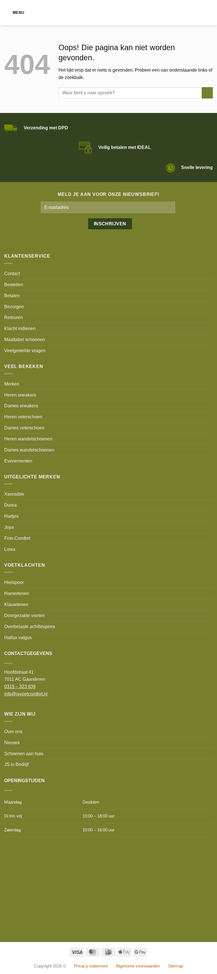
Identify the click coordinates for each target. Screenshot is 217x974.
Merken (11, 383)
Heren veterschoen (23, 416)
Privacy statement (91, 966)
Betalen (12, 295)
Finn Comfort (17, 538)
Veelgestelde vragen (24, 350)
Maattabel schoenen (24, 339)
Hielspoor (14, 582)
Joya (9, 527)
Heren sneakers (20, 394)
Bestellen (13, 284)
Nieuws (11, 742)
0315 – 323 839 (20, 686)
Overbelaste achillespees (29, 626)
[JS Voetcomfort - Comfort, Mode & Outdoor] (108, 13)
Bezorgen (14, 306)
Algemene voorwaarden (138, 966)
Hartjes (11, 516)
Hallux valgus (18, 637)
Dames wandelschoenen (29, 449)
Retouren (13, 317)
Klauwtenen (16, 604)
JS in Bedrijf (16, 764)
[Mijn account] (200, 13)
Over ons (13, 731)
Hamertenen (16, 593)
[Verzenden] (207, 93)
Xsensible (14, 493)
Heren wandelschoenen (28, 438)
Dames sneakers (21, 405)
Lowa (9, 549)
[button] (14, 13)
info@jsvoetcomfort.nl (25, 693)
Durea (10, 505)
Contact (12, 273)
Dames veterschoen (24, 427)
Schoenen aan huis (23, 753)
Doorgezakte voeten (24, 615)
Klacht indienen (20, 328)
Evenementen (18, 460)
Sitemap (175, 966)
